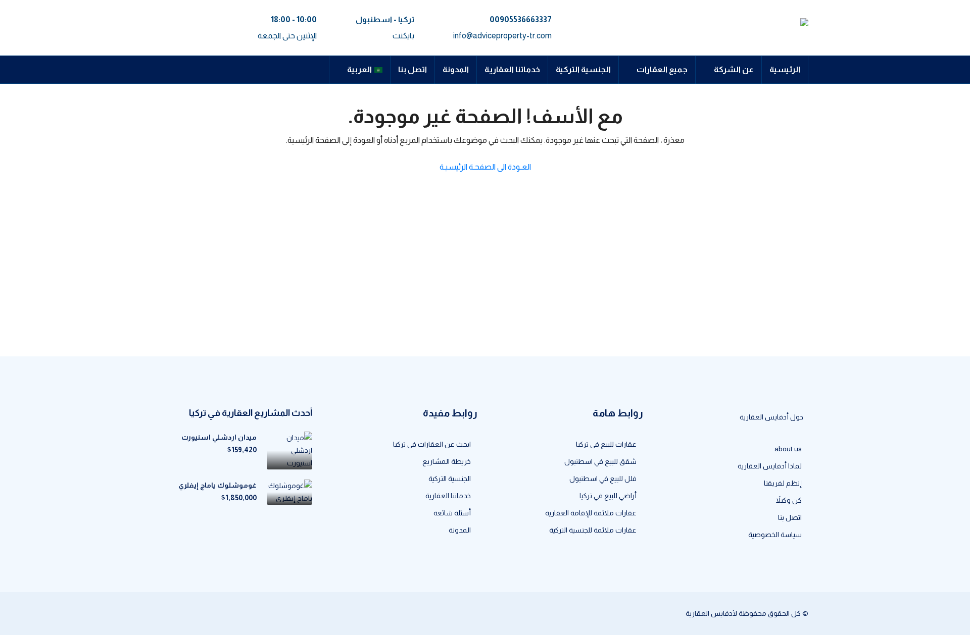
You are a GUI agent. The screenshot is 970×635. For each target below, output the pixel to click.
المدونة (456, 69)
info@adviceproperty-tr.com (502, 35)
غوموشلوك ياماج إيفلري (217, 485)
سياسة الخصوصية (775, 535)
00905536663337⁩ (521, 19)
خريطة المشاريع (446, 461)
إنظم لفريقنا (783, 483)
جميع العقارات (662, 69)
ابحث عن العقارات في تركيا (432, 444)
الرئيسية (784, 69)
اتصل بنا (412, 69)
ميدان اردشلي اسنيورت (219, 437)
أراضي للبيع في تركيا (608, 496)
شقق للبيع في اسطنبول (600, 461)
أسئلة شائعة (452, 513)
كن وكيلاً (789, 500)
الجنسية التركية (583, 69)
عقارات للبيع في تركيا (606, 444)
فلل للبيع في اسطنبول (603, 478)
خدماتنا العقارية (512, 69)
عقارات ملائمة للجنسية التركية (593, 530)
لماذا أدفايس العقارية (770, 466)
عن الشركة (734, 69)
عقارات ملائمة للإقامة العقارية (591, 513)
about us (788, 449)
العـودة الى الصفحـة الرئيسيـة (485, 167)
